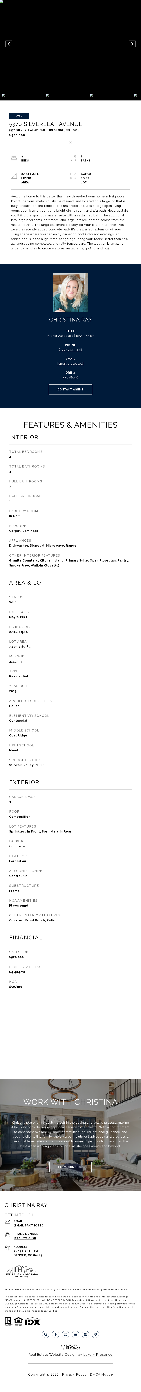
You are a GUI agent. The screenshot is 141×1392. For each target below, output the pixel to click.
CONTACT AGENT (70, 389)
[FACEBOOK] (55, 1334)
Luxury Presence (98, 1354)
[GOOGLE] (45, 1334)
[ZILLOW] (85, 1334)
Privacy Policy (74, 1374)
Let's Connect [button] (70, 1167)
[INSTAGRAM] (65, 1334)
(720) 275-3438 (70, 349)
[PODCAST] (95, 1334)
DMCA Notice (101, 1374)
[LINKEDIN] (75, 1334)
